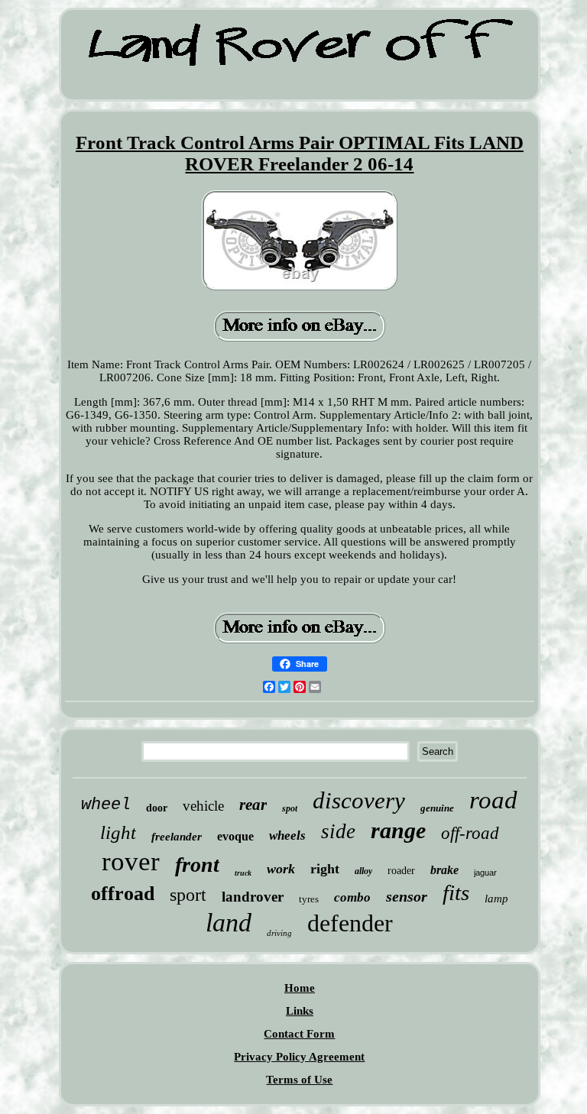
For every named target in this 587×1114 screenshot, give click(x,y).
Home (299, 988)
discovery (359, 800)
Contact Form (299, 1034)
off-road (470, 833)
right (324, 868)
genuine (437, 808)
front (197, 864)
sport (188, 895)
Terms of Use (299, 1080)
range (398, 830)
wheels (287, 835)
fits (456, 892)
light (118, 832)
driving (279, 933)
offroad (122, 893)
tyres (309, 899)
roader (401, 870)
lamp (496, 898)
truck (243, 873)
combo (352, 897)
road (493, 800)
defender (350, 923)
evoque (235, 836)
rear (253, 804)
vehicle (203, 806)
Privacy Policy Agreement (299, 1057)
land (228, 922)
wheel (106, 804)
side (338, 831)
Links (299, 1011)
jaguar (485, 872)
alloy (363, 871)
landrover (253, 897)
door (156, 808)
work (281, 868)
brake (444, 869)
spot (289, 808)
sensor (406, 896)
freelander (176, 837)
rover (131, 861)
